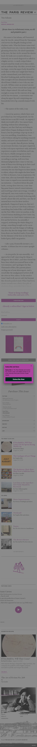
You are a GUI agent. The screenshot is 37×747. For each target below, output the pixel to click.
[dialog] (18, 373)
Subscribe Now (18, 379)
